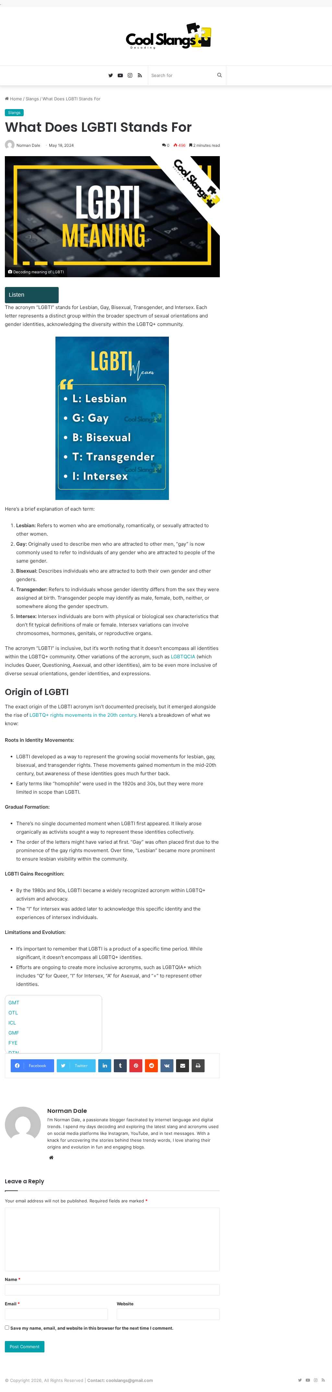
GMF (13, 1033)
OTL (13, 1013)
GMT (13, 1003)
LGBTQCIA (183, 656)
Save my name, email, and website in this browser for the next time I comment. (91, 1328)
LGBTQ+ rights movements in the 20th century (83, 715)
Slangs (32, 98)
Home (15, 98)
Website (125, 1303)
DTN (13, 1053)
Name (12, 1279)
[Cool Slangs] (166, 36)
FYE (13, 1043)
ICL (12, 1023)
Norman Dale (67, 1111)
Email (12, 1303)
